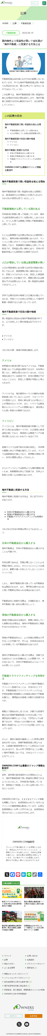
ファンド (7, 956)
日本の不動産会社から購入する (22, 153)
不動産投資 (26, 23)
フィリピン (14, 145)
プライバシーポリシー (36, 964)
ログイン (13, 1016)
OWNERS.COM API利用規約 (15, 994)
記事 (15, 23)
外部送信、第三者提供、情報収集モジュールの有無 (24, 990)
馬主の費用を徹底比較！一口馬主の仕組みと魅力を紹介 (34, 903)
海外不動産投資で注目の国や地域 (20, 138)
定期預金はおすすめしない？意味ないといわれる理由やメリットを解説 (34, 927)
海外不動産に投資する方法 (17, 150)
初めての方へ (9, 964)
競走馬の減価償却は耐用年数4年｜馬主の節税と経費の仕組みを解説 (12, 927)
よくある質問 (9, 968)
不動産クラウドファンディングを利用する (25, 160)
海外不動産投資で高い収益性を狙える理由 (23, 126)
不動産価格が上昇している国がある (24, 130)
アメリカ (13, 142)
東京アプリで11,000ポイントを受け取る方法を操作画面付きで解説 (12, 903)
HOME (5, 23)
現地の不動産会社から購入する (22, 156)
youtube (26, 1024)
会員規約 (30, 960)
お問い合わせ (32, 956)
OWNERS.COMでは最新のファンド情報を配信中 (23, 168)
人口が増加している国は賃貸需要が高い (25, 133)
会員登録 (33, 1016)
